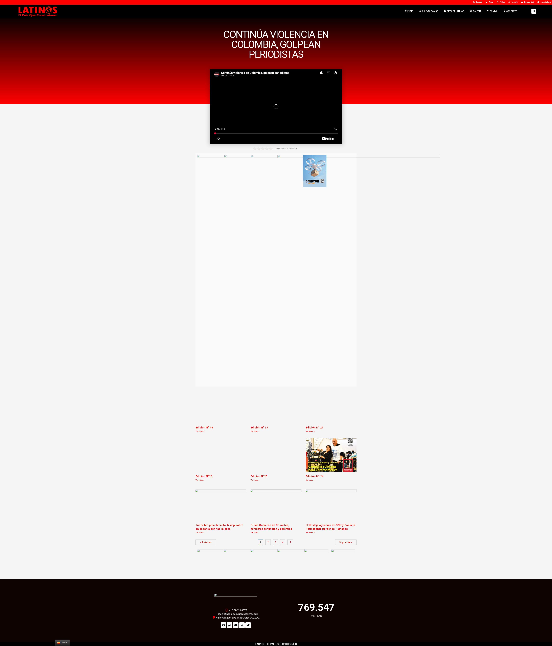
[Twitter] (248, 625)
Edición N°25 (259, 476)
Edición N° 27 (314, 427)
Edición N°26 (203, 476)
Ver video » (199, 431)
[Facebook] (223, 625)
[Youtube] (235, 625)
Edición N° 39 (259, 427)
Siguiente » (345, 542)
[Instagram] (242, 625)
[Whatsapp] (229, 625)
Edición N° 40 (204, 427)
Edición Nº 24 (314, 476)
